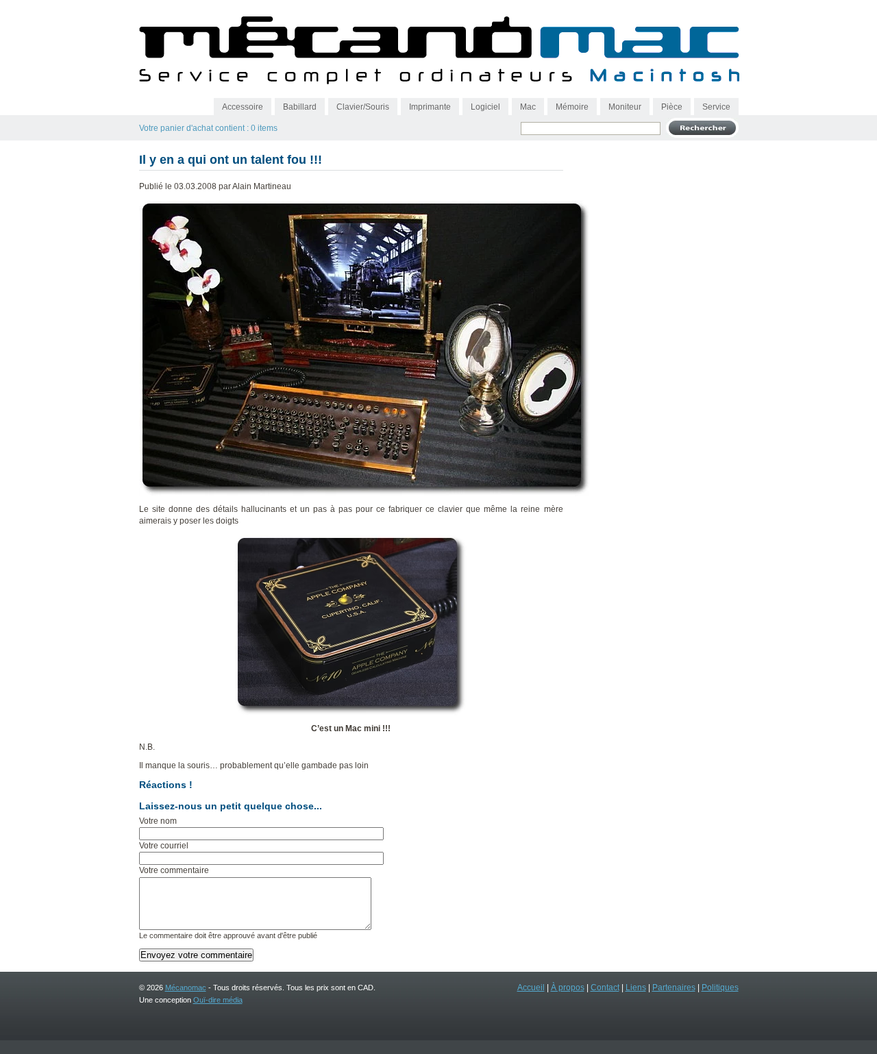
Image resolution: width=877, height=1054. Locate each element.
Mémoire (572, 107)
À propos (567, 987)
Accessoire (242, 107)
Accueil (531, 987)
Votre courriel (163, 845)
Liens (636, 987)
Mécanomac (185, 987)
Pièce (671, 107)
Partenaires (673, 987)
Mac (528, 107)
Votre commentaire (174, 870)
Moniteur (624, 107)
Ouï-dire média (218, 1000)
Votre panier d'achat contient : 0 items (208, 128)
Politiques (720, 987)
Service (716, 107)
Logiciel (485, 107)
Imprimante (430, 107)
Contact (605, 987)
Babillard (300, 107)
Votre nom (158, 821)
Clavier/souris (362, 107)
